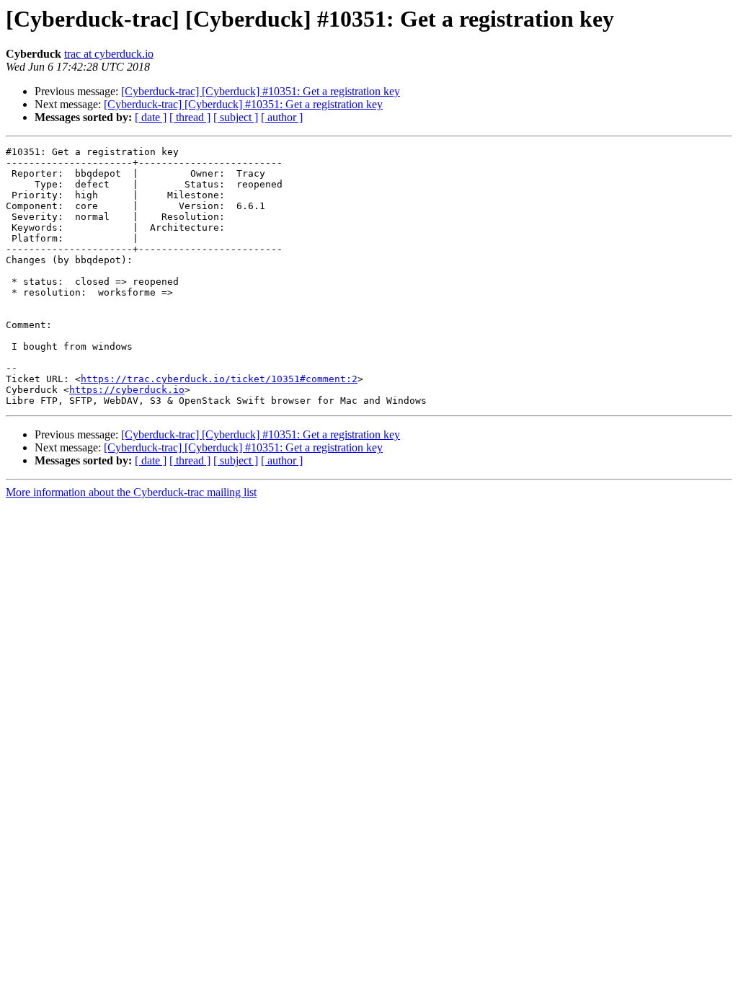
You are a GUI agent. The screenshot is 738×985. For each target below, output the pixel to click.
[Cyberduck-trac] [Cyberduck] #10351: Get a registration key (260, 91)
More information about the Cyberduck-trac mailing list (131, 492)
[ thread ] (189, 117)
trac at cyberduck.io (109, 54)
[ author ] (282, 117)
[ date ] (150, 117)
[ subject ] (235, 117)
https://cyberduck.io (126, 389)
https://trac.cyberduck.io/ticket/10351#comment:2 (219, 379)
